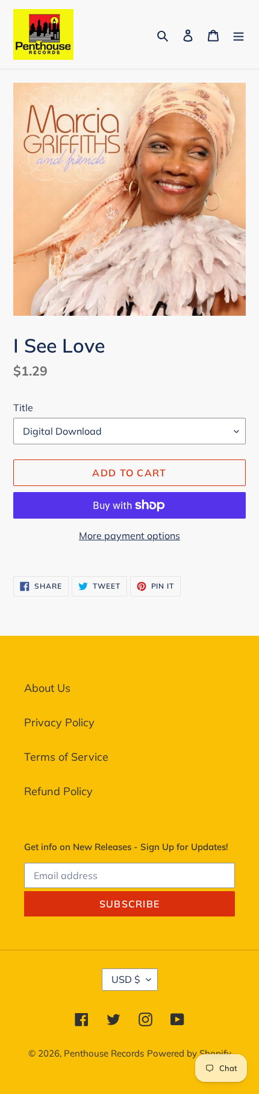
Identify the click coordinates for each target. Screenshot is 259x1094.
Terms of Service (66, 757)
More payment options (129, 535)
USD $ (125, 979)
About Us (47, 688)
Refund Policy (58, 791)
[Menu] (238, 34)
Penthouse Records (104, 1053)
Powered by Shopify (189, 1053)
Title (23, 407)
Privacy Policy (59, 722)
